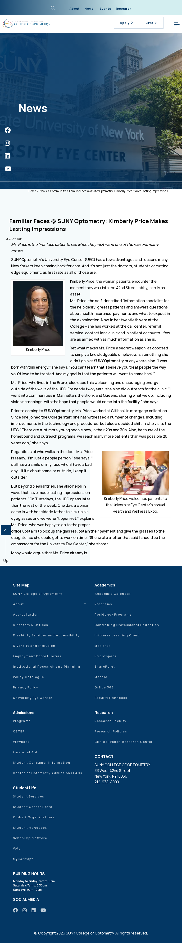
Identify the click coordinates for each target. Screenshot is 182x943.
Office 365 (104, 687)
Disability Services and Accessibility (46, 635)
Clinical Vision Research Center (124, 742)
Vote (17, 848)
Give (149, 23)
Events (105, 9)
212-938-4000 (107, 781)
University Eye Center (33, 698)
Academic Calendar (113, 594)
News (89, 9)
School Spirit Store (30, 838)
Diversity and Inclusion (34, 646)
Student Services (28, 796)
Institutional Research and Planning (47, 667)
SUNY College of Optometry (38, 594)
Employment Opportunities (37, 656)
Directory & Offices (30, 625)
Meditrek (103, 646)
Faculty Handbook (111, 698)
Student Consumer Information (41, 763)
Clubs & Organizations (33, 817)
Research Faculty (111, 721)
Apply (125, 23)
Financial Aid (25, 752)
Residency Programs (113, 615)
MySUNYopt (23, 859)
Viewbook (21, 742)
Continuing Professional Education (127, 625)
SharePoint (105, 667)
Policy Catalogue (28, 677)
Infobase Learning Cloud (117, 635)
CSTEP (19, 731)
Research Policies (111, 731)
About (74, 9)
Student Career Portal (33, 807)
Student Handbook (30, 828)
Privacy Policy (25, 687)
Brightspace (106, 656)
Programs (103, 604)
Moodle (101, 677)
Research (124, 9)
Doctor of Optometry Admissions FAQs (47, 773)
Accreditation (26, 615)
